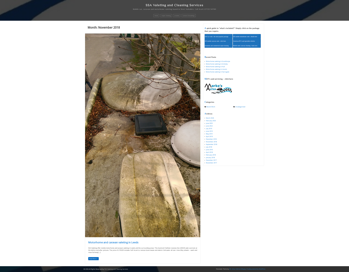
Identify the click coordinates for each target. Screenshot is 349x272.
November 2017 (211, 163)
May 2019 (209, 134)
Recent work (210, 107)
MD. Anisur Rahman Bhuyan (237, 269)
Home (156, 15)
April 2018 (209, 152)
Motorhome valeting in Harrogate (217, 72)
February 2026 (211, 121)
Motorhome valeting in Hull (215, 67)
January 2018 (210, 158)
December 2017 (211, 160)
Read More (93, 259)
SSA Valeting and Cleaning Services (174, 5)
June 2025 (209, 123)
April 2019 (209, 136)
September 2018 (211, 144)
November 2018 (211, 142)
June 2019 (209, 131)
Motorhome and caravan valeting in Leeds (113, 242)
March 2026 (210, 118)
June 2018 (209, 150)
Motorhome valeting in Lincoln (216, 69)
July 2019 (209, 129)
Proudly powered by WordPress (255, 269)
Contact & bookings (189, 15)
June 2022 (209, 126)
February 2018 (211, 155)
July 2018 (209, 147)
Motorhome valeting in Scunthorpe (218, 61)
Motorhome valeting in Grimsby (217, 64)
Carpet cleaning (166, 15)
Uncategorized (240, 107)
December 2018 (211, 139)
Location (176, 15)
